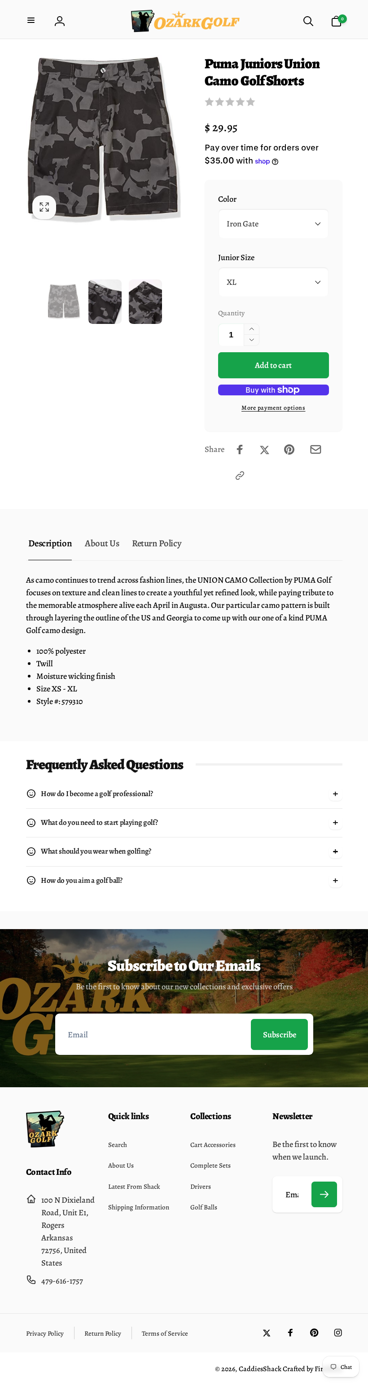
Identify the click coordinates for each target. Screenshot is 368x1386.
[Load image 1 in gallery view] (64, 302)
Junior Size (236, 257)
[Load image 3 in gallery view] (145, 301)
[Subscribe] (324, 1195)
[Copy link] (240, 475)
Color (227, 198)
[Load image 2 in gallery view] (105, 301)
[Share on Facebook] (240, 449)
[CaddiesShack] (45, 1144)
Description (50, 543)
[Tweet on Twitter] (264, 449)
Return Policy (156, 543)
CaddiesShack (260, 1369)
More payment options (273, 407)
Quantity (231, 313)
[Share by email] (315, 449)
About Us (102, 543)
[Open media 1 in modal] (105, 140)
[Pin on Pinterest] (289, 449)
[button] (32, 21)
